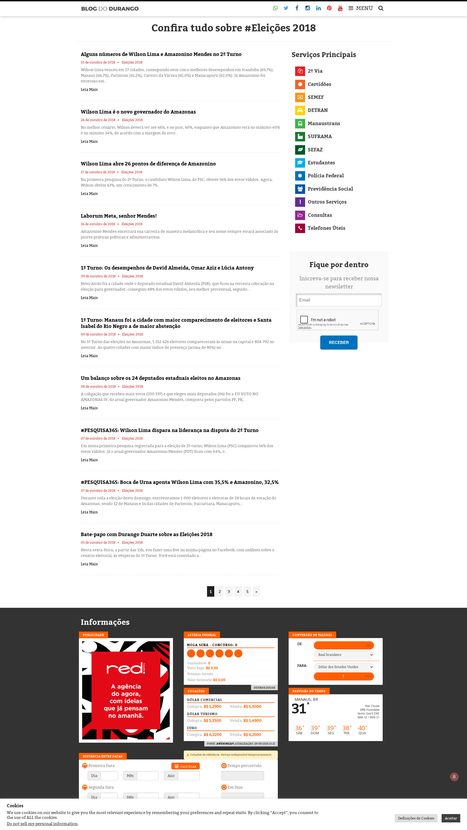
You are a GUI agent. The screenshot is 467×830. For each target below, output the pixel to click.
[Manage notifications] (454, 776)
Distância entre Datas (103, 756)
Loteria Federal (202, 635)
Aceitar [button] (451, 818)
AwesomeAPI (225, 743)
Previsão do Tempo (309, 691)
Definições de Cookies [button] (416, 818)
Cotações (196, 691)
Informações (105, 622)
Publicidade (93, 635)
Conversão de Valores (312, 635)
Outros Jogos (264, 687)
